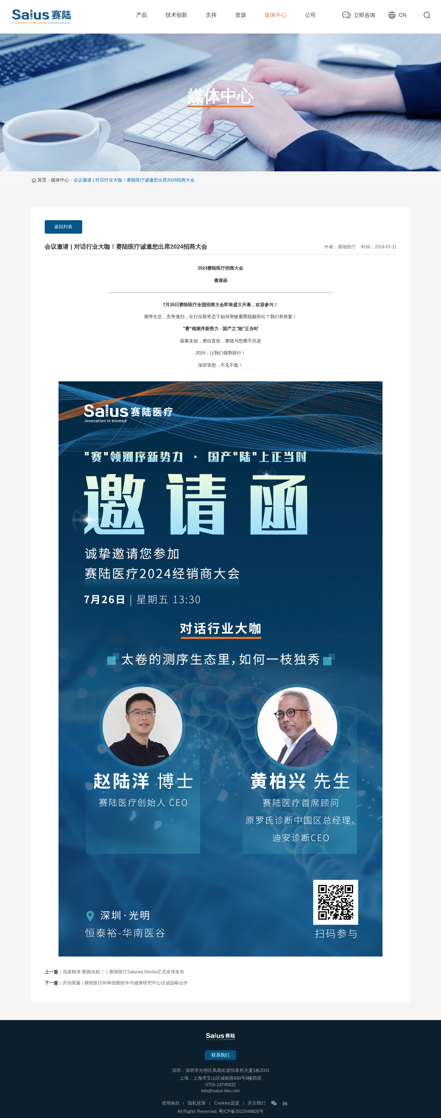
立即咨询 (364, 15)
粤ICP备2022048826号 (241, 1111)
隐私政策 (197, 1103)
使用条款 (171, 1103)
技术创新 (176, 15)
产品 (141, 15)
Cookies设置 (226, 1103)
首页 (42, 180)
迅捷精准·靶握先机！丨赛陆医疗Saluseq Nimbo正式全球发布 (123, 971)
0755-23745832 (221, 1084)
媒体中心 (275, 15)
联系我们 (221, 1055)
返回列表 (63, 226)
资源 (240, 15)
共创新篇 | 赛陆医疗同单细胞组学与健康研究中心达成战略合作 (125, 982)
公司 (310, 15)
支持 (211, 15)
